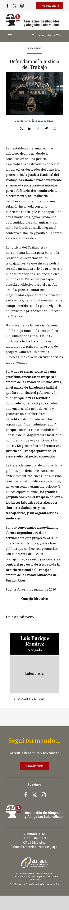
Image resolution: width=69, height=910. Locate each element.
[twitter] (14, 6)
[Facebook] (13, 128)
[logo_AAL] (32, 15)
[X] (21, 128)
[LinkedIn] (29, 128)
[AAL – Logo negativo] (34, 806)
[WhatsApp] (38, 128)
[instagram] (22, 6)
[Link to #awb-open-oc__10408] (10, 36)
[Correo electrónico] (54, 128)
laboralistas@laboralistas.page (34, 847)
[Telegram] (46, 128)
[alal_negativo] (34, 858)
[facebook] (7, 6)
